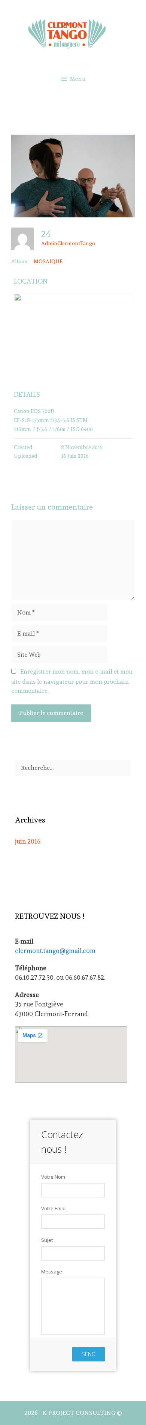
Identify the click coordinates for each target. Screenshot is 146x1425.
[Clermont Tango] (73, 32)
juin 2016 (27, 841)
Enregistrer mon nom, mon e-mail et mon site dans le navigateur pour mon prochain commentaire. (72, 681)
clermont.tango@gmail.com (55, 951)
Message (51, 1271)
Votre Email (54, 1208)
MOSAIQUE (48, 261)
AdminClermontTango (68, 243)
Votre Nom (53, 1176)
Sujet (47, 1240)
